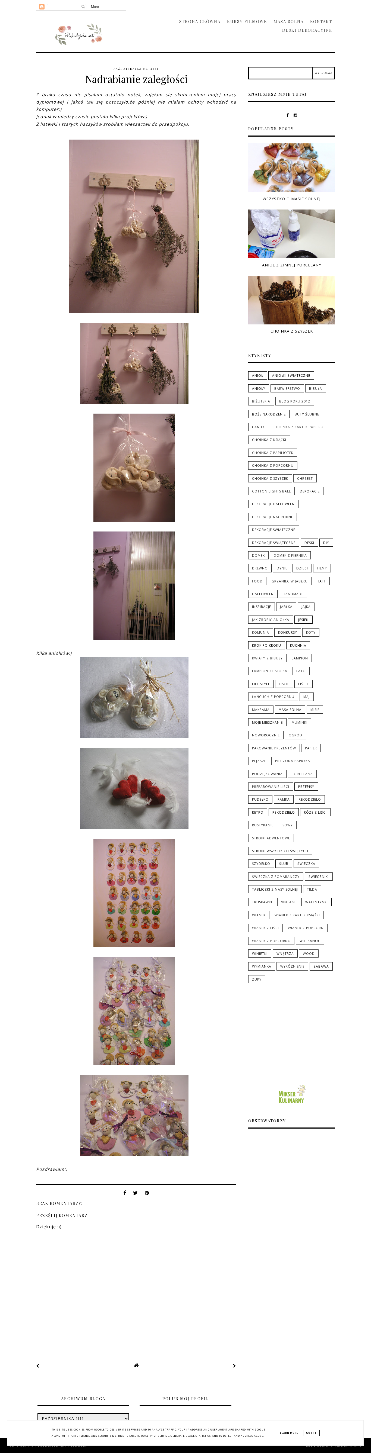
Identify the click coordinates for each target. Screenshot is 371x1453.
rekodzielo (310, 799)
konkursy (287, 632)
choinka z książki (269, 440)
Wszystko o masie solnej (291, 198)
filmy (322, 568)
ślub (283, 864)
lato (301, 671)
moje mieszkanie (267, 722)
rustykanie (262, 825)
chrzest (305, 479)
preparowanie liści (270, 787)
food (257, 581)
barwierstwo (287, 389)
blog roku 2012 (294, 401)
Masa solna (288, 21)
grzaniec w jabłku (290, 581)
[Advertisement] (291, 1034)
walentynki (316, 902)
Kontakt (321, 21)
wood (309, 954)
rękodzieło (283, 812)
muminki (299, 722)
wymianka (261, 966)
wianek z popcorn (306, 928)
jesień (303, 620)
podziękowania (267, 774)
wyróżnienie (292, 966)
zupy (257, 979)
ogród (295, 735)
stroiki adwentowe (271, 838)
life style (261, 684)
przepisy (306, 787)
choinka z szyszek (270, 479)
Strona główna (200, 21)
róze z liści (315, 812)
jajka (306, 607)
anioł (257, 376)
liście (303, 684)
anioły (258, 389)
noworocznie (266, 735)
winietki (260, 954)
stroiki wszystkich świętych (280, 851)
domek (258, 556)
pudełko (260, 799)
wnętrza (285, 954)
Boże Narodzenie (269, 414)
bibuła (315, 389)
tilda (312, 889)
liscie (284, 684)
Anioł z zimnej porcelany (291, 265)
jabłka (286, 607)
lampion (300, 658)
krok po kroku (266, 645)
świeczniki (319, 877)
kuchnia (298, 645)
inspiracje (261, 607)
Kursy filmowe (247, 21)
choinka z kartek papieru (298, 427)
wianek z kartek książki (297, 915)
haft (321, 581)
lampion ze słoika (269, 671)
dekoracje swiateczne (273, 530)
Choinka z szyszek (292, 331)
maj (306, 697)
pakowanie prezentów (274, 748)
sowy (287, 825)
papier (311, 748)
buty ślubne (307, 414)
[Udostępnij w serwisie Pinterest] (147, 1193)
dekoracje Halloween (273, 504)
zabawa (321, 966)
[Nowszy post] (37, 1366)
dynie (282, 568)
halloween (263, 594)
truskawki (262, 902)
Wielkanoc (310, 941)
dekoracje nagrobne (272, 517)
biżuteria (261, 401)
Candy (258, 427)
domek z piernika (290, 556)
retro (257, 812)
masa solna (290, 710)
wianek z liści (265, 928)
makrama (261, 710)
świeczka (306, 864)
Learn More (289, 1433)
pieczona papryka (292, 761)
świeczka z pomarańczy (276, 877)
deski (309, 543)
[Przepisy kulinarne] (291, 1104)
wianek (259, 915)
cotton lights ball (271, 491)
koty (311, 632)
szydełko (261, 864)
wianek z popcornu (271, 941)
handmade (293, 594)
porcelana (302, 774)
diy (326, 543)
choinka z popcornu (273, 466)
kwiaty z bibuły (267, 658)
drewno (260, 568)
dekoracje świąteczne (273, 543)
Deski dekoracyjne (307, 30)
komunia (260, 632)
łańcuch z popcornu (273, 697)
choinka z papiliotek (272, 453)
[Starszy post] (234, 1366)
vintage (288, 902)
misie (314, 710)
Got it (311, 1433)
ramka (284, 799)
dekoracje (310, 491)
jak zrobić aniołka (270, 620)
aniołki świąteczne (291, 376)
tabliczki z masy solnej (275, 889)
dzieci (302, 568)
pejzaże (259, 761)
